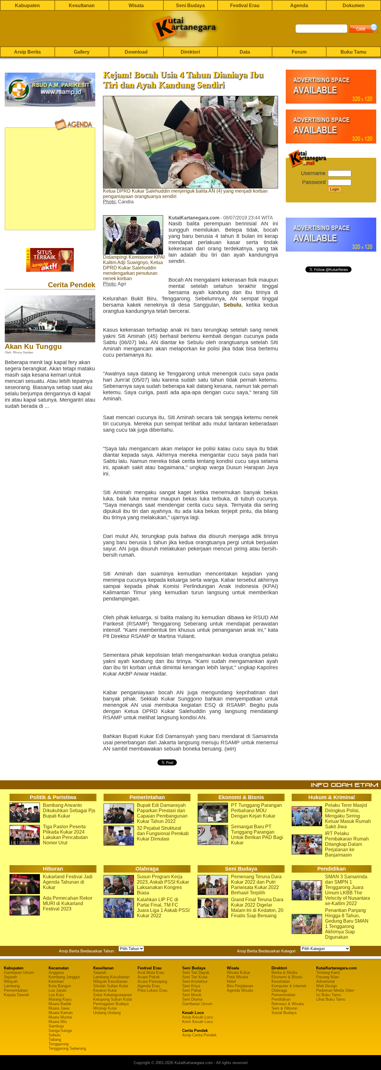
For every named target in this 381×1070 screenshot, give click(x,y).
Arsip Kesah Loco (197, 1017)
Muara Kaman (61, 1012)
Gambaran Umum (19, 972)
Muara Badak (60, 1004)
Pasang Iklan (327, 977)
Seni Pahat (191, 990)
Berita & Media (284, 972)
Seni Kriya (191, 986)
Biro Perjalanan (240, 986)
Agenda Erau (149, 986)
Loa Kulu (56, 995)
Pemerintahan (16, 990)
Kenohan (56, 981)
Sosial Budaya (283, 1012)
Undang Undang (107, 1012)
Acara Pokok (149, 977)
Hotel (231, 981)
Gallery (82, 51)
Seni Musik (192, 995)
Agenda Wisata (240, 990)
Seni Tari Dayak (196, 972)
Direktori (190, 51)
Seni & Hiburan (284, 1008)
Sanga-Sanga (60, 1030)
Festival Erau (245, 5)
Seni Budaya (190, 5)
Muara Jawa (59, 1008)
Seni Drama (192, 999)
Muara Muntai (60, 1017)
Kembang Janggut (64, 977)
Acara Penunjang (152, 981)
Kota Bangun (60, 986)
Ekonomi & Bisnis (286, 977)
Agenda (299, 5)
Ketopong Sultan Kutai (112, 999)
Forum (299, 51)
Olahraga (279, 990)
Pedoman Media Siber (335, 990)
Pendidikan (281, 999)
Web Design (326, 986)
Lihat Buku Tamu (330, 999)
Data (245, 51)
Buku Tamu (353, 51)
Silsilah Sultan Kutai (110, 986)
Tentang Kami (328, 972)
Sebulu (232, 305)
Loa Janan (57, 990)
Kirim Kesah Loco (197, 1021)
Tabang (55, 1039)
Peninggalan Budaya (111, 1004)
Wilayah (11, 981)
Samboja (56, 1026)
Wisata (136, 5)
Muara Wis (58, 1021)
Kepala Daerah (16, 995)
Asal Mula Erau (151, 972)
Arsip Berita (27, 51)
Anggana (56, 972)
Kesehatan (280, 981)
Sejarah (10, 977)
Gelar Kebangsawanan (112, 995)
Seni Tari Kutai (194, 977)
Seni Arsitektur (194, 981)
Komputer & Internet (288, 986)
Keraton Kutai (105, 990)
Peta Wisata (237, 977)
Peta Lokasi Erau (152, 990)
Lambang (12, 986)
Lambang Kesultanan (111, 977)
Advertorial (325, 981)
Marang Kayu (60, 999)
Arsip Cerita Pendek (199, 1035)
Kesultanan (82, 5)
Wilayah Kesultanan (110, 981)
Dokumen (354, 5)
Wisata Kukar (238, 972)
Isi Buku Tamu (328, 995)
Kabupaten (27, 5)
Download (136, 51)
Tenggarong (58, 1044)
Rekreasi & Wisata (287, 1004)
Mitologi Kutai (105, 1008)
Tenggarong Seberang (67, 1048)
